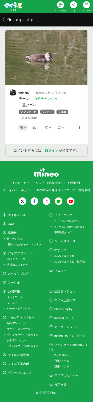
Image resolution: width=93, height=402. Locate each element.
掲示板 (12, 233)
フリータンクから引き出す (69, 226)
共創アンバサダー (17, 340)
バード (49, 111)
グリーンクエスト (20, 372)
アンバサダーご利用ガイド (22, 346)
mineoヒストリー (66, 318)
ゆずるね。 (61, 250)
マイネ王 (12, 302)
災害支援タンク (63, 232)
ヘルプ (39, 183)
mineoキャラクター (18, 308)
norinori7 (24, 93)
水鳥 (63, 111)
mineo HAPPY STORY (69, 336)
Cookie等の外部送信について (56, 190)
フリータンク (63, 215)
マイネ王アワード (66, 327)
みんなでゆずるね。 (65, 255)
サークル (14, 282)
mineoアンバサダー (21, 317)
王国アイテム (61, 360)
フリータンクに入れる (67, 220)
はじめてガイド (22, 183)
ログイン (52, 150)
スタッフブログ (18, 273)
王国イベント (61, 366)
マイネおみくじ (63, 355)
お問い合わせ (56, 183)
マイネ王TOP (17, 215)
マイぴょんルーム (66, 375)
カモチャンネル (46, 98)
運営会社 (84, 190)
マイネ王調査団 (18, 355)
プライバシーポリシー (18, 190)
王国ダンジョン (64, 291)
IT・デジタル (14, 238)
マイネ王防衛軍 (64, 300)
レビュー (60, 270)
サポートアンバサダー (20, 328)
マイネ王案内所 (18, 364)
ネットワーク (15, 297)
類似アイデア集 (16, 259)
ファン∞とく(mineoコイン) (68, 347)
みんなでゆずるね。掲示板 (69, 261)
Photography (63, 309)
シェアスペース (64, 241)
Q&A (11, 224)
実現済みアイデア (17, 264)
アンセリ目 (30, 111)
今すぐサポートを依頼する (22, 334)
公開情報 (14, 291)
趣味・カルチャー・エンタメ (24, 244)
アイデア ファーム (20, 253)
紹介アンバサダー (17, 323)
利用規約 (74, 183)
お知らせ (60, 384)
